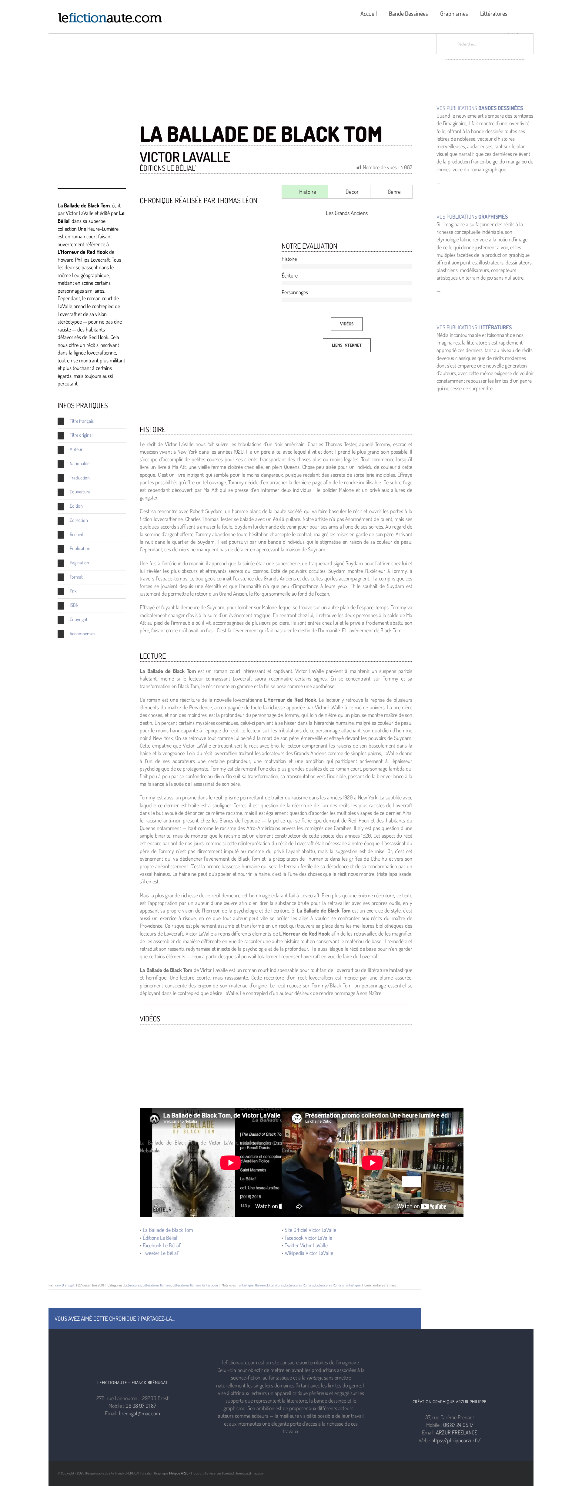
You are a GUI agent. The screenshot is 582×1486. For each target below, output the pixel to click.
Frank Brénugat (64, 1285)
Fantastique (246, 1285)
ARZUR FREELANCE (456, 1432)
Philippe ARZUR (179, 1473)
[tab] (305, 191)
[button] (522, 12)
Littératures (132, 1285)
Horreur (260, 1285)
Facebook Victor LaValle (308, 1237)
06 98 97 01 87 (140, 1405)
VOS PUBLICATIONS (479, 108)
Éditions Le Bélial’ (160, 1237)
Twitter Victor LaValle (306, 1245)
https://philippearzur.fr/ (456, 1440)
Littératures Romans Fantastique (195, 1285)
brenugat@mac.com (139, 1413)
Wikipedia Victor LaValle (309, 1252)
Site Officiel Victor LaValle (310, 1229)
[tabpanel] (347, 212)
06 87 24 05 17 (458, 1424)
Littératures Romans (156, 1285)
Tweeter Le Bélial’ (161, 1252)
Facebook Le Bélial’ (162, 1245)
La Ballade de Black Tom (168, 1229)
